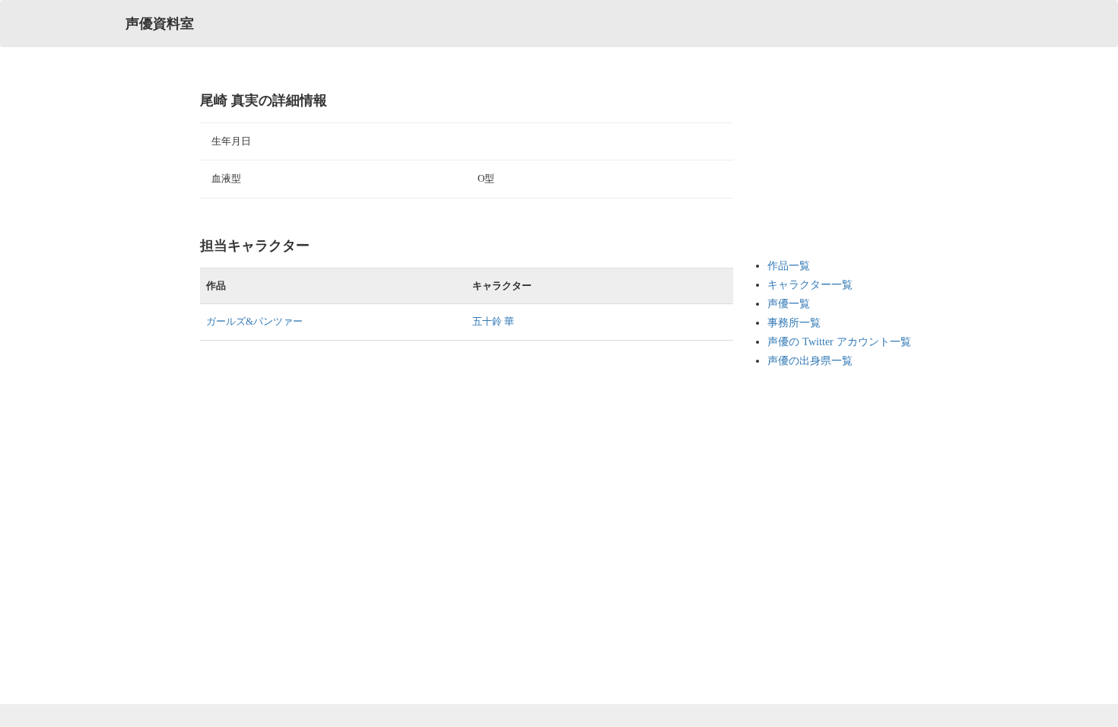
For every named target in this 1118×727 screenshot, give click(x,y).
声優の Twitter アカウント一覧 (839, 342)
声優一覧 (788, 304)
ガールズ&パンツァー (254, 321)
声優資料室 (159, 23)
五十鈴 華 (493, 321)
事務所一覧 (794, 323)
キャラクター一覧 (810, 284)
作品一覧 (788, 265)
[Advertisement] (828, 167)
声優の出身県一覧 (810, 361)
